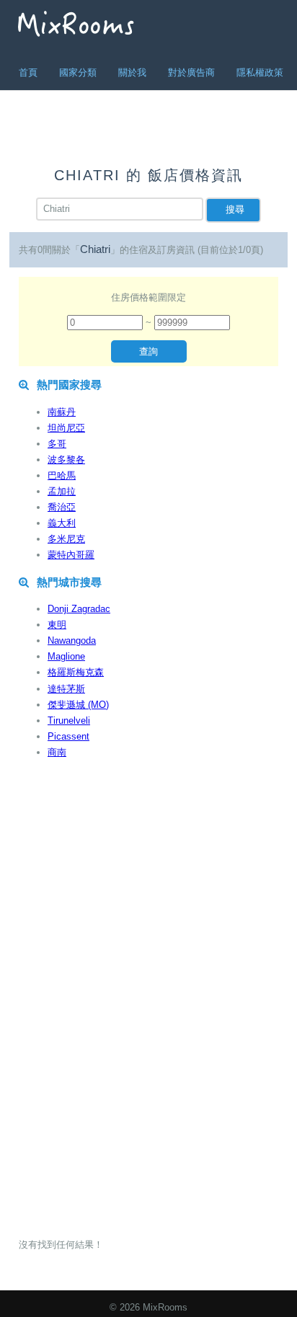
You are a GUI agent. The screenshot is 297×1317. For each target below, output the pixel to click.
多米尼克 (66, 538)
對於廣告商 (191, 72)
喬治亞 (62, 507)
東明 (57, 624)
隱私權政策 (259, 72)
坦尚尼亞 (66, 427)
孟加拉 (62, 491)
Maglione (66, 656)
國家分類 (78, 72)
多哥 (57, 443)
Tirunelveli (69, 720)
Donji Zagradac (79, 608)
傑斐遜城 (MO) (78, 704)
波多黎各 (66, 459)
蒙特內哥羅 (71, 554)
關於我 (132, 72)
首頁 (28, 72)
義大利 (62, 523)
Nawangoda (72, 640)
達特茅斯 (66, 688)
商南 (57, 752)
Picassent (68, 736)
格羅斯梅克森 (76, 672)
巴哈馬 (62, 475)
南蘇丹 (62, 412)
